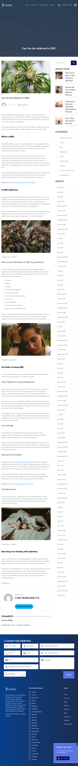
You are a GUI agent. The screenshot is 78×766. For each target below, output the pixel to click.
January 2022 (61, 336)
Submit (68, 675)
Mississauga (35, 728)
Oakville (34, 734)
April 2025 (60, 197)
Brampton (35, 706)
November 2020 (62, 396)
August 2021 (61, 359)
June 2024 (60, 243)
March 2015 (60, 572)
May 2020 (60, 424)
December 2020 (62, 391)
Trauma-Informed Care (67, 170)
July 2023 (60, 271)
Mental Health (64, 161)
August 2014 (61, 595)
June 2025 (60, 187)
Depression (63, 152)
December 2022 (62, 303)
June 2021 (60, 368)
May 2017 (60, 516)
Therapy (62, 166)
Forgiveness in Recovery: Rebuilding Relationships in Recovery (70, 106)
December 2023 (62, 257)
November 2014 (62, 581)
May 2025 (60, 192)
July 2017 (60, 507)
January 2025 (61, 211)
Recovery (67, 709)
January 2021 (61, 387)
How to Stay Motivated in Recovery (69, 120)
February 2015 (61, 577)
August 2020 (61, 410)
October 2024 (61, 225)
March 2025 (60, 201)
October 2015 (61, 554)
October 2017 (61, 493)
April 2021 (60, 377)
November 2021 (62, 345)
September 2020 (62, 405)
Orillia (33, 737)
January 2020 (61, 438)
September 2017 (62, 498)
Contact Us (67, 717)
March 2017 (60, 526)
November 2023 (62, 262)
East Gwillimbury (37, 712)
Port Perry (35, 740)
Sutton (34, 748)
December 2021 (62, 340)
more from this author (24, 606)
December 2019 (62, 442)
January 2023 (61, 299)
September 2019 (62, 456)
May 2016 (60, 549)
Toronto (34, 751)
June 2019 (60, 461)
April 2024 (60, 252)
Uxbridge (34, 756)
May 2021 (60, 373)
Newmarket (35, 731)
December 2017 (62, 484)
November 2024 (62, 220)
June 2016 (60, 544)
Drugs (61, 156)
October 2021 (61, 350)
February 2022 (61, 331)
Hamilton (34, 714)
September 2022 (62, 317)
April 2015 (60, 567)
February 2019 (61, 475)
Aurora (34, 695)
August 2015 (61, 558)
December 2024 (62, 215)
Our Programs (43, 5)
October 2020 (61, 401)
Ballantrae (35, 698)
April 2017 (60, 521)
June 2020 (60, 419)
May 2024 (60, 248)
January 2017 (61, 535)
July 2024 (60, 238)
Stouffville (35, 745)
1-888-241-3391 (66, 5)
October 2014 (61, 586)
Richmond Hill (36, 742)
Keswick (34, 717)
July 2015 (60, 563)
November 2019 (62, 447)
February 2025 (61, 206)
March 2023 (60, 289)
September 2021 (62, 354)
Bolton (34, 703)
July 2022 (60, 326)
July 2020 (60, 415)
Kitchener (34, 723)
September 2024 (62, 229)
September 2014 (62, 591)
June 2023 (60, 276)
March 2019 (60, 470)
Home (27, 5)
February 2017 (61, 530)
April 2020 (60, 428)
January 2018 (61, 479)
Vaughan (34, 759)
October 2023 (61, 266)
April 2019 (60, 466)
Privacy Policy (68, 724)
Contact (52, 5)
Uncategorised (64, 175)
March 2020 (60, 433)
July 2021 (60, 364)
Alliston (34, 692)
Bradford (34, 709)
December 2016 (62, 540)
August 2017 (61, 503)
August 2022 (61, 322)
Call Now (64, 758)
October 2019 (61, 452)
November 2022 (62, 308)
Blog (61, 147)
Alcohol (62, 143)
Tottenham (35, 754)
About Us (34, 5)
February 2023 (61, 294)
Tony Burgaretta (12, 105)
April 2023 (60, 285)
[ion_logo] (6, 5)
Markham (34, 726)
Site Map (66, 720)
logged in (13, 625)
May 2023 (60, 280)
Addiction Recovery (66, 138)
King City (34, 720)
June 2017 (60, 512)
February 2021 (61, 382)
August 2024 (61, 234)
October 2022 (61, 313)
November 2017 (62, 489)
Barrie (33, 700)
